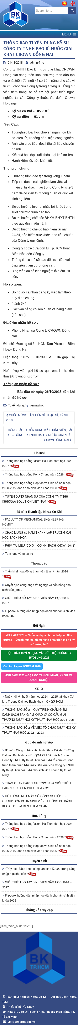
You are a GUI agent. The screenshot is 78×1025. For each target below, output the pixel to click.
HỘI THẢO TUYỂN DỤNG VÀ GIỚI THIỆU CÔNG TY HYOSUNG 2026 (39, 655)
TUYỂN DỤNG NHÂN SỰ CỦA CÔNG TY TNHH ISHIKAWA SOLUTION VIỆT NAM (35, 498)
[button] (66, 34)
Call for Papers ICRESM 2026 (22, 666)
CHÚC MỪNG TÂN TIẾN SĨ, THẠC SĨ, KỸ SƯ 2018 (37, 417)
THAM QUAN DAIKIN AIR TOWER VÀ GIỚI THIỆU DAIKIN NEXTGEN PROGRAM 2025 (36, 785)
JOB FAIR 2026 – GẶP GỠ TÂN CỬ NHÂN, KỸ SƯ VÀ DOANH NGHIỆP (39, 677)
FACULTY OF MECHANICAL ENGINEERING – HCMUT (34, 521)
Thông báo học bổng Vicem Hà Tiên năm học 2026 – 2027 (38, 463)
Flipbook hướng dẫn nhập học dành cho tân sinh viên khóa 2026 (38, 613)
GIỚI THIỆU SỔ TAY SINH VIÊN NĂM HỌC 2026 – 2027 (37, 600)
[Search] (72, 10)
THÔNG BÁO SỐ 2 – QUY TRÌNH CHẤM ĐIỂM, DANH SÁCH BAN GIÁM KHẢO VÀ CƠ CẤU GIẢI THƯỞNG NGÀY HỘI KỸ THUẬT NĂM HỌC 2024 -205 (38, 714)
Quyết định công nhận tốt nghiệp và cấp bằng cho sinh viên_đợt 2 (36, 587)
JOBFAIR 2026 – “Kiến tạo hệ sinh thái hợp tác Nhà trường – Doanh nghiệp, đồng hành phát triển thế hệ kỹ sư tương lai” (39, 639)
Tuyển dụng (16, 405)
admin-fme (37, 62)
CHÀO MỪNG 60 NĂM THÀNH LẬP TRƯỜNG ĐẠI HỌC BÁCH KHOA (36, 535)
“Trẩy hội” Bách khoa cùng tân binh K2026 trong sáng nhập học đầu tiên (39, 871)
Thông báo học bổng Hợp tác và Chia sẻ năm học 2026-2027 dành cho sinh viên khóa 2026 (36, 485)
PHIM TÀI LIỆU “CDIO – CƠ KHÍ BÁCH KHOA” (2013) (40, 545)
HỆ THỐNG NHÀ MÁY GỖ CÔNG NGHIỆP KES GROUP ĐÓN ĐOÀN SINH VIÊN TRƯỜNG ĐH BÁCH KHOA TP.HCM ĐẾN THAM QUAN (37, 801)
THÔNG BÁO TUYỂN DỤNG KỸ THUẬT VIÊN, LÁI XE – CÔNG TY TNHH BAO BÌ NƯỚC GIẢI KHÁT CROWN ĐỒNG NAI (39, 435)
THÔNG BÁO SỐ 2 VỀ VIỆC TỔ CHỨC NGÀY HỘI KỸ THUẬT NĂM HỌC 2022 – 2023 (39, 729)
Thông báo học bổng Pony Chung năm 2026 (34, 474)
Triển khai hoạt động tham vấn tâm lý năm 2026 (36, 571)
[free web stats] (39, 917)
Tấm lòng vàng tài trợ (19, 553)
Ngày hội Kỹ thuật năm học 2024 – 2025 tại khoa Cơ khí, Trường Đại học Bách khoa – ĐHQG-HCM (38, 698)
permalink (36, 405)
